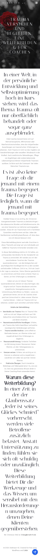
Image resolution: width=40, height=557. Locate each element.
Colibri (25, 550)
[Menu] (36, 3)
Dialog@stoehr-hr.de (28, 535)
